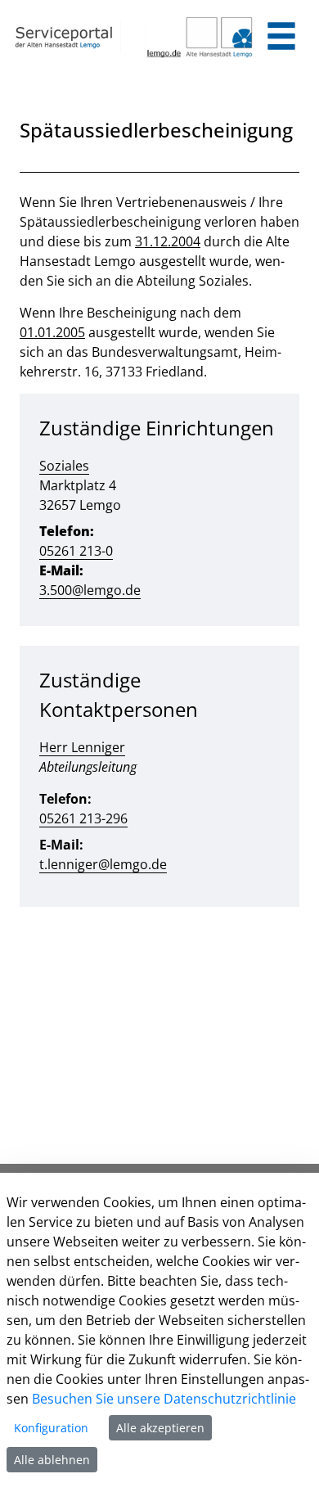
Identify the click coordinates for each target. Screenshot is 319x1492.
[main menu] (281, 38)
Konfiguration (51, 1428)
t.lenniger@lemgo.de (103, 864)
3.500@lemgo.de (90, 590)
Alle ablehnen (52, 1459)
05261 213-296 (83, 818)
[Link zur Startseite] (66, 36)
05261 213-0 (76, 551)
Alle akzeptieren (160, 1428)
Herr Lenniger (82, 747)
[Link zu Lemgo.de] (200, 36)
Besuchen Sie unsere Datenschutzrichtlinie (164, 1399)
